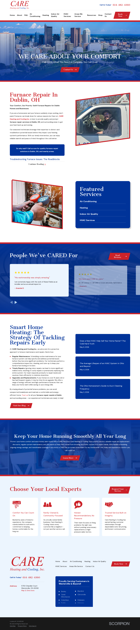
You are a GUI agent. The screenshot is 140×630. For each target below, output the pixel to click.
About (65, 561)
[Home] (19, 5)
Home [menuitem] (12, 15)
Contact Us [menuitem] (108, 15)
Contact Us (89, 566)
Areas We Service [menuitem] (78, 15)
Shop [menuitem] (100, 15)
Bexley (63, 591)
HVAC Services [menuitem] (67, 15)
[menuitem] (13, 626)
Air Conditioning (76, 561)
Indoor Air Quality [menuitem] (55, 15)
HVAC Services (61, 566)
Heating (87, 561)
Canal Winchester (65, 595)
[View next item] (15, 302)
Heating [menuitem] (45, 15)
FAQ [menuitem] (26, 15)
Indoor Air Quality (99, 561)
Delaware (81, 600)
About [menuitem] (19, 15)
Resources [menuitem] (91, 15)
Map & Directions (27, 590)
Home (57, 561)
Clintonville (82, 594)
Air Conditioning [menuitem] (35, 15)
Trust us (25, 395)
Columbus (65, 600)
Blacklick (81, 591)
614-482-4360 (121, 5)
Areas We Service (76, 566)
